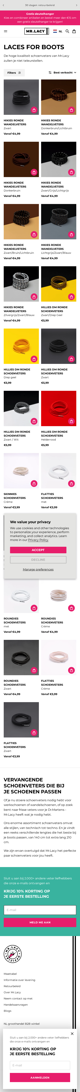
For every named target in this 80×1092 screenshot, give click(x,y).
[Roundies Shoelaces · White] (21, 595)
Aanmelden (40, 1077)
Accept (38, 550)
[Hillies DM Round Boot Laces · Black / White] (21, 408)
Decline (38, 560)
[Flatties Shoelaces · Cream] (58, 657)
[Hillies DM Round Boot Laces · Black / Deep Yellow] (58, 284)
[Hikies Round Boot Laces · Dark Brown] (21, 159)
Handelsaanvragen (16, 1004)
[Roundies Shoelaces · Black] (21, 657)
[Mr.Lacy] (36, 31)
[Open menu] (5, 31)
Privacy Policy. (38, 540)
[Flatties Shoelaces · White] (58, 470)
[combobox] (57, 31)
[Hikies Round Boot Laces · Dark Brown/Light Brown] (58, 97)
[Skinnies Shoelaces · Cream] (21, 470)
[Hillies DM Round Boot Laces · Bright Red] (58, 408)
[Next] (76, 5)
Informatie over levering (19, 980)
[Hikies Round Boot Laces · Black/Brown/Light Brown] (21, 221)
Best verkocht (63, 72)
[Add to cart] (34, 110)
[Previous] (3, 5)
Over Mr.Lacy (12, 992)
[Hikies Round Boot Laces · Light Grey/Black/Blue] (58, 221)
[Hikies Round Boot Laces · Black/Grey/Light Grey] (58, 159)
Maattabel (10, 974)
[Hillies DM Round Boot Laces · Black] (58, 346)
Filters (11, 72)
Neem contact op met (18, 998)
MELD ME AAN (40, 922)
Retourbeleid (12, 986)
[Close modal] (72, 1033)
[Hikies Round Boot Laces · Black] (21, 97)
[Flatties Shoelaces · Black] (21, 719)
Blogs (7, 1011)
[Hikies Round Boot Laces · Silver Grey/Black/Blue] (21, 284)
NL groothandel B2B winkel (22, 1023)
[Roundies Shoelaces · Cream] (58, 595)
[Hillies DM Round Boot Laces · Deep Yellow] (21, 346)
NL (60, 31)
